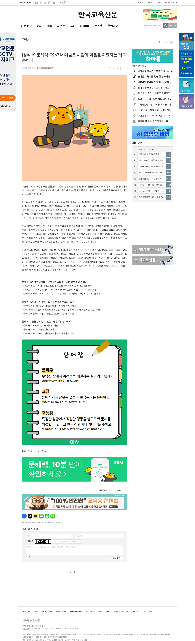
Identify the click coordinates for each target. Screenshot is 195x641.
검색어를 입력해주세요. (152, 25)
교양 (171, 42)
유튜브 (36, 3)
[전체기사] (26, 26)
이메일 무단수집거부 (121, 611)
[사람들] (49, 26)
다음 (78, 572)
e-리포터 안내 (47, 611)
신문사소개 (27, 611)
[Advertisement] (35, 13)
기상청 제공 (65, 3)
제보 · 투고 (141, 3)
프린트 (113, 68)
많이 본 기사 (139, 65)
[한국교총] (113, 26)
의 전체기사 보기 (112, 490)
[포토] (72, 26)
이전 (70, 572)
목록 (105, 68)
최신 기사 (137, 142)
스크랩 (117, 68)
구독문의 (159, 3)
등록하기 (116, 558)
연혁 (36, 611)
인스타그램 (50, 3)
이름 (28, 536)
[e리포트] (84, 26)
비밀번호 (79, 536)
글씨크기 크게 (122, 68)
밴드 (52, 516)
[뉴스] (39, 26)
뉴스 (165, 42)
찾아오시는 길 (61, 611)
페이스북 (41, 3)
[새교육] (98, 26)
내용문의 (150, 3)
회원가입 (167, 3)
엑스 (45, 3)
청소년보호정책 (98, 611)
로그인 (175, 3)
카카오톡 (35, 516)
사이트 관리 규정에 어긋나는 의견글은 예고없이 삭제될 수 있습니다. (53, 547)
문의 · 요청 (148, 611)
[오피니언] (61, 26)
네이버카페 (47, 516)
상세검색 (172, 25)
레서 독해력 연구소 (28, 68)
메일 (109, 68)
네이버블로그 (54, 3)
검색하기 (165, 25)
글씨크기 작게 (125, 68)
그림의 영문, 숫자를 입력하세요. (65, 541)
